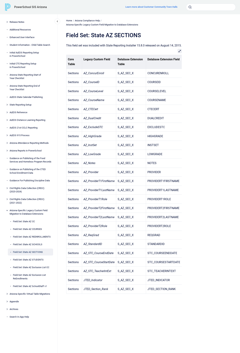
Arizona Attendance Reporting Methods (29, 143)
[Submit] (190, 7)
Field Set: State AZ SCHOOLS (27, 244)
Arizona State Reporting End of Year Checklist (25, 88)
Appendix (14, 301)
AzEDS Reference (18, 112)
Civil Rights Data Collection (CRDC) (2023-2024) (27, 190)
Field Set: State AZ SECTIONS (28, 252)
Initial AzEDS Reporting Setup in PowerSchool (24, 54)
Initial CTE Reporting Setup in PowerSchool (23, 65)
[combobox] (211, 7)
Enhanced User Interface (22, 37)
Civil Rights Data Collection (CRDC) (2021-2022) (27, 201)
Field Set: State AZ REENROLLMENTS (32, 236)
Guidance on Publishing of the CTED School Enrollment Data (28, 171)
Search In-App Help (19, 316)
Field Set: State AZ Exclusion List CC (31, 267)
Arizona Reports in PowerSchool (26, 150)
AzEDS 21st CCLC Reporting (23, 127)
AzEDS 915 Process (19, 135)
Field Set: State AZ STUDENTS (28, 259)
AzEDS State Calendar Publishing (26, 97)
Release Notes (17, 22)
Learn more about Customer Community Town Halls (151, 7)
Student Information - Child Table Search (30, 45)
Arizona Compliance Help (87, 20)
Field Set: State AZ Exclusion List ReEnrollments (29, 277)
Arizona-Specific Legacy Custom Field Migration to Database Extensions (28, 212)
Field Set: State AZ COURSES (27, 229)
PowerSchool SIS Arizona (30, 7)
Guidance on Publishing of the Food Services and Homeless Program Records (30, 160)
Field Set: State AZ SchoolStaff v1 (30, 286)
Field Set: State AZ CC (24, 221)
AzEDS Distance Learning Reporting (27, 120)
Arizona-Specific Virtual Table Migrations (30, 294)
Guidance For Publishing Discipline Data (30, 180)
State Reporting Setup (20, 104)
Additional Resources (20, 29)
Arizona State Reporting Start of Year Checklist (25, 76)
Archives (14, 309)
